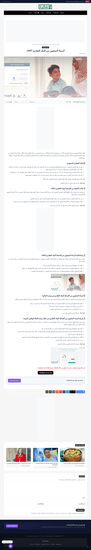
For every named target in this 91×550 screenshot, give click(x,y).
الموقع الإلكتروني (40, 503)
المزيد (30, 12)
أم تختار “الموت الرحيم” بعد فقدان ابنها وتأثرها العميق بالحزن (18, 463)
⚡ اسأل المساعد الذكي (14, 380)
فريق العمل (37, 544)
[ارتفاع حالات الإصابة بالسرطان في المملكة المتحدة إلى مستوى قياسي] (45, 455)
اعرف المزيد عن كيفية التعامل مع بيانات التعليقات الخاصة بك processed (45, 513)
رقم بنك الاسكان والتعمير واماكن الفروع (68, 344)
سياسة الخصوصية (45, 544)
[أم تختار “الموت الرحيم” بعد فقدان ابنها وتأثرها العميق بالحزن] (18, 455)
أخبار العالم (56, 12)
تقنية (43, 12)
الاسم (83, 497)
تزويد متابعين (58, 544)
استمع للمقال (32, 102)
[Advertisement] (45, 31)
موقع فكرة (57, 536)
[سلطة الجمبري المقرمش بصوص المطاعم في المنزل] (72, 455)
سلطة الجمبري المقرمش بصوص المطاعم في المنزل (74, 463)
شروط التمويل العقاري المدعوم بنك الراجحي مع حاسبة (64, 205)
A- (22, 102)
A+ (26, 102)
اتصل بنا (52, 544)
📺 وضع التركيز (9, 102)
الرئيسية (62, 12)
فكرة (54, 153)
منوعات (36, 12)
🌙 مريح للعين (16, 102)
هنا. (31, 303)
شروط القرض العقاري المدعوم (71, 313)
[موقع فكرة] (45, 6)
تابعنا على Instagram (45, 373)
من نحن (31, 544)
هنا (44, 265)
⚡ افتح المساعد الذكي (12, 526)
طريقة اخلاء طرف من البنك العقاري (69, 183)
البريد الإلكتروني (81, 503)
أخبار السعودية (51, 44)
